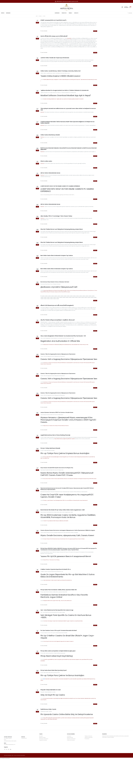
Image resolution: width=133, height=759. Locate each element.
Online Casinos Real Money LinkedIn (50, 135)
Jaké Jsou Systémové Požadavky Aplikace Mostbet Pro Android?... (72, 98)
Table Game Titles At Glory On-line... (82, 344)
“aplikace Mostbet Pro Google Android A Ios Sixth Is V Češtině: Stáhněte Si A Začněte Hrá (64, 90)
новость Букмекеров (67, 362)
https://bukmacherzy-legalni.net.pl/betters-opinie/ (64, 438)
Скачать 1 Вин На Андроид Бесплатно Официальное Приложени (58, 354)
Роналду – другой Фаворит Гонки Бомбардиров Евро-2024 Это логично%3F (57, 500)
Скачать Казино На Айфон (80, 538)
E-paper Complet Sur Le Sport (72, 620)
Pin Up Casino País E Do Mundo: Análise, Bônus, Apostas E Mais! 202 (59, 589)
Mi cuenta (41, 736)
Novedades (8, 12)
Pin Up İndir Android (71, 678)
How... (48, 458)
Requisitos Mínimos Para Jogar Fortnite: (51, 600)
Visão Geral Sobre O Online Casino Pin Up (51, 580)
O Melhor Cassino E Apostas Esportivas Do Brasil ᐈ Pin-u (56, 569)
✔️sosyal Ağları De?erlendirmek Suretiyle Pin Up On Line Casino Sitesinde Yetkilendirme (73, 698)
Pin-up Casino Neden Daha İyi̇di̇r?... (51, 719)
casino (43, 296)
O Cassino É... (71, 641)
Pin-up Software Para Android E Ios (65, 580)
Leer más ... (95, 52)
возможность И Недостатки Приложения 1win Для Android (54, 362)
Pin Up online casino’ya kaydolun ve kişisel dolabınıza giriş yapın (58, 651)
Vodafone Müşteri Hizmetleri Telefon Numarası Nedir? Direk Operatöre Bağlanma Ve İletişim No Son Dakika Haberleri (67, 122)
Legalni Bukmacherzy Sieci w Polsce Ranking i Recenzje (55, 435)
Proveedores (87, 738)
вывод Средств (46, 290)
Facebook (5, 749)
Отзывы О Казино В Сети (48, 538)
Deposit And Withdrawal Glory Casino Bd (67, 344)
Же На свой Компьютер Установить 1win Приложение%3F (81, 362)
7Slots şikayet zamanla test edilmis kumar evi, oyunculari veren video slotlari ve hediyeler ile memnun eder (68, 109)
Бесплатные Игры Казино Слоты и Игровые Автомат (55, 282)
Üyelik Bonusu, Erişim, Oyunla (48, 709)
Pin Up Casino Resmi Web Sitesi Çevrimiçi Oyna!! (54, 670)
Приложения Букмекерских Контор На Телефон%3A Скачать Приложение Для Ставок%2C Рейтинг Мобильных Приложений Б (67, 488)
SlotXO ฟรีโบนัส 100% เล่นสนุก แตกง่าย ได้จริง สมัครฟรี (54, 36)
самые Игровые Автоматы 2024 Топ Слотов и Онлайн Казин (57, 412)
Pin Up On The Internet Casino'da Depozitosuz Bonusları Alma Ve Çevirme (79, 456)
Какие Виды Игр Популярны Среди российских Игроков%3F (55, 291)
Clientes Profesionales (88, 737)
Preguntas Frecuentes (43, 740)
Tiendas (70, 12)
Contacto (76, 12)
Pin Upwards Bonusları (55, 717)
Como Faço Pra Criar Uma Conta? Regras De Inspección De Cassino (56, 641)
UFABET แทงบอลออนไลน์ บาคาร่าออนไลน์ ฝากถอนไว (53, 20)
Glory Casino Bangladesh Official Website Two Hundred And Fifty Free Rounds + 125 (63, 336)
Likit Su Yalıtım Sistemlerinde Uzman (50, 173)
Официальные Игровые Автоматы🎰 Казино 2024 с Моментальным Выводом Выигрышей (64, 290)
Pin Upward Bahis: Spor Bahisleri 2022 (82, 678)
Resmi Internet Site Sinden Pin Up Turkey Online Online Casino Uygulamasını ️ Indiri (63, 510)
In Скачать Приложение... (47, 364)
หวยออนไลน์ (69, 38)
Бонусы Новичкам (73, 500)
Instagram (9, 749)
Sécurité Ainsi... (80, 620)
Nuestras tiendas (70, 737)
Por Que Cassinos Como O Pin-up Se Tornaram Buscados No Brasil (59, 630)
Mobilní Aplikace (47, 79)
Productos (64, 12)
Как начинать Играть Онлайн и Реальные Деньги (52, 478)
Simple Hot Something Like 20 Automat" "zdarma (74, 79)
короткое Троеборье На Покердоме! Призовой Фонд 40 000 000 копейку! (83, 478)
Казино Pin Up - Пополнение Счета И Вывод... (52, 559)
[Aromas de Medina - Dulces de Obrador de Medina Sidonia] (66, 7)
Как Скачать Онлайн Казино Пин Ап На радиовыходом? (65, 538)
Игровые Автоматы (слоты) (65, 478)
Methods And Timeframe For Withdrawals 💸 (52, 344)
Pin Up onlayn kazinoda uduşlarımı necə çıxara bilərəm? (77, 659)
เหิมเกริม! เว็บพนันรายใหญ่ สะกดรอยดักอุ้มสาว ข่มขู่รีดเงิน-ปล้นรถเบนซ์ (57, 320)
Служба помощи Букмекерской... (82, 500)
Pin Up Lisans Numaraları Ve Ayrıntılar (50, 698)
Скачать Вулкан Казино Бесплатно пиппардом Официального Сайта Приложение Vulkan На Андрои (68, 530)
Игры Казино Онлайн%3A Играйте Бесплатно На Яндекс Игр (57, 467)
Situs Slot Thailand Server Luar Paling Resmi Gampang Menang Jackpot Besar (62, 229)
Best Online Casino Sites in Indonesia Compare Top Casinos (57, 255)
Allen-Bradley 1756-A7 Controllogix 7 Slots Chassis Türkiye (56, 216)
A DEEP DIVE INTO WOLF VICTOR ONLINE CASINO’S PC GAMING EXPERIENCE (60, 186)
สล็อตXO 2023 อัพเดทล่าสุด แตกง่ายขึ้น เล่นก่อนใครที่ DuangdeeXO (57, 305)
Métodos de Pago (42, 737)
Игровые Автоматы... (65, 425)
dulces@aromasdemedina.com (9, 744)
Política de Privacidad (71, 740)
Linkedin (10, 749)
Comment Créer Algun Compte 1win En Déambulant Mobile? (55, 620)
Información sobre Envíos (43, 738)
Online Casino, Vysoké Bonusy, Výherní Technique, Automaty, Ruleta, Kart (61, 71)
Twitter (7, 749)
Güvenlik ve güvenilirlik (48, 659)
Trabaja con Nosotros (88, 736)
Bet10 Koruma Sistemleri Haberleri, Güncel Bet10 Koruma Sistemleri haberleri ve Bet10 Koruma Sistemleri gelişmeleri (69, 148)
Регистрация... (68, 291)
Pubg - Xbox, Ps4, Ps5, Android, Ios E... (65, 600)
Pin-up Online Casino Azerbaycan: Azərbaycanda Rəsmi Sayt (70, 717)
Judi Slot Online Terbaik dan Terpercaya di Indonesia (55, 57)
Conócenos (57, 12)
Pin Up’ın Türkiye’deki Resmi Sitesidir (50, 448)
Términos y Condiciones (71, 738)
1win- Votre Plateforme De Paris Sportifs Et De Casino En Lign (57, 610)
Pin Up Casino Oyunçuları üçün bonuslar (59, 659)
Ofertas (2, 12)
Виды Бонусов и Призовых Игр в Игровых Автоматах (53, 425)
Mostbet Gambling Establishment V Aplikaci (52, 98)
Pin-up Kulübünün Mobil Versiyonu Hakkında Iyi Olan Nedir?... (58, 520)
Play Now (42, 112)
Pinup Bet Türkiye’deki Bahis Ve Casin (51, 689)
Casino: (45, 520)
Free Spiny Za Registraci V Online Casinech (57, 79)
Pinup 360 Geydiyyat (47, 717)
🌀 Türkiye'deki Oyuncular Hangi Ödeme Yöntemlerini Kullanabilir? (56, 678)
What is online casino (46, 161)
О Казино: (54, 538)
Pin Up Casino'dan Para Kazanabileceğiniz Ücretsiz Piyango (54, 456)
